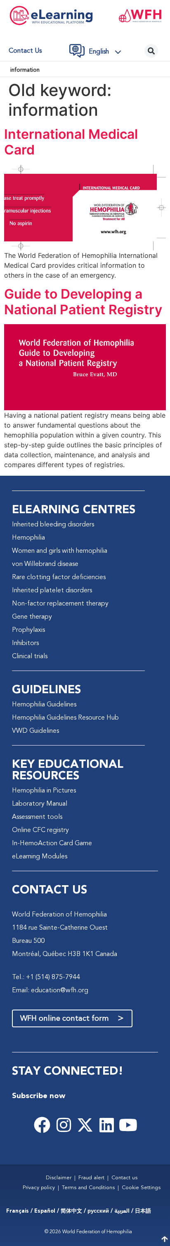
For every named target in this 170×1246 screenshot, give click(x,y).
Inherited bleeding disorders (53, 524)
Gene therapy (32, 617)
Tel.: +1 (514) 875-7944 (46, 977)
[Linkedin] (106, 1125)
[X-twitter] (85, 1125)
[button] (107, 52)
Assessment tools (37, 817)
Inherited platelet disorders (52, 590)
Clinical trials (29, 656)
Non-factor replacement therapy (60, 604)
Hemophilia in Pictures (44, 791)
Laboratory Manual (39, 804)
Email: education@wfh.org (50, 990)
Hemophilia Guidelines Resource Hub (65, 718)
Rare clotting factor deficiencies (59, 577)
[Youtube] (128, 1125)
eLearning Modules (39, 856)
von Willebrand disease (45, 564)
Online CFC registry (40, 830)
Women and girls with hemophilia (59, 551)
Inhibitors (25, 643)
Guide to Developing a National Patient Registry (83, 302)
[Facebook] (42, 1125)
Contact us (25, 51)
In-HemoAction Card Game (52, 843)
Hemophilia (28, 538)
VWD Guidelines (35, 731)
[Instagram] (63, 1125)
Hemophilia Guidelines (44, 704)
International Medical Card (71, 142)
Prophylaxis (28, 630)
